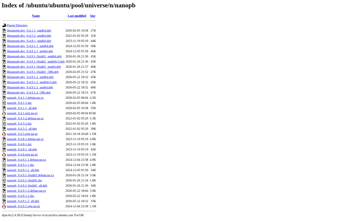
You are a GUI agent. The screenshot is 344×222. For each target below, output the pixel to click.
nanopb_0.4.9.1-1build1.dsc (24, 180)
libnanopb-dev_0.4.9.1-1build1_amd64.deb (34, 56)
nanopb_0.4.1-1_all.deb (22, 108)
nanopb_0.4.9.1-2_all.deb (23, 201)
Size (92, 15)
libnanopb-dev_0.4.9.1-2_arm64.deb (30, 87)
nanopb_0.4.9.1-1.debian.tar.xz (26, 159)
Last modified (77, 15)
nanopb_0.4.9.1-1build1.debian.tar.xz (30, 175)
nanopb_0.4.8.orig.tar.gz (22, 154)
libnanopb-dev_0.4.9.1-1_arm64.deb (30, 51)
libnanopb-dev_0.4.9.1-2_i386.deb (29, 92)
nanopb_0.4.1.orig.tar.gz (22, 113)
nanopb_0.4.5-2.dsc (19, 123)
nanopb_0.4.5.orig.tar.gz (22, 134)
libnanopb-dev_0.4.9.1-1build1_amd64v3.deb (36, 61)
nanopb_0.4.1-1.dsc (19, 103)
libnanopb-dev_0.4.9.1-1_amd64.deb (30, 46)
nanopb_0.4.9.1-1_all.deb (23, 170)
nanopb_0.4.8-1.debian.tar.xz (25, 139)
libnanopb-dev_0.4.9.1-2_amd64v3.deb (32, 82)
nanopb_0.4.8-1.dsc (19, 144)
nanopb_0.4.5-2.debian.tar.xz (25, 118)
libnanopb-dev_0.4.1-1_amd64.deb (29, 30)
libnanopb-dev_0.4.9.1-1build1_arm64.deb (34, 66)
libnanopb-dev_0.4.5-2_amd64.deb (29, 35)
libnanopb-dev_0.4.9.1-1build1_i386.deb (33, 72)
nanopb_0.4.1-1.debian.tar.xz (25, 97)
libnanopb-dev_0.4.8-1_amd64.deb (29, 41)
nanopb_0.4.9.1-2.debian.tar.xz (26, 190)
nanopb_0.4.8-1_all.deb (22, 149)
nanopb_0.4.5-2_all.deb (22, 128)
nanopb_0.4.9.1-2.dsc (20, 196)
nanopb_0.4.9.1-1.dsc (20, 165)
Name (36, 15)
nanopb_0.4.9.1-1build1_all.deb (27, 185)
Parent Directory (17, 25)
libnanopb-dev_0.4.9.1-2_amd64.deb (30, 77)
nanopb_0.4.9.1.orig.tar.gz (23, 206)
